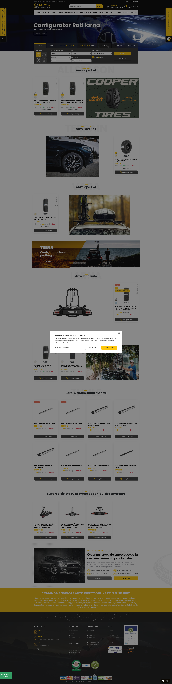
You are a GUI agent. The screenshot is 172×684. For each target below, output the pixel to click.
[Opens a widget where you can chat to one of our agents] (165, 681)
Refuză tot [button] (93, 348)
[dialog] (86, 342)
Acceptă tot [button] (109, 348)
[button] (62, 348)
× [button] (119, 333)
